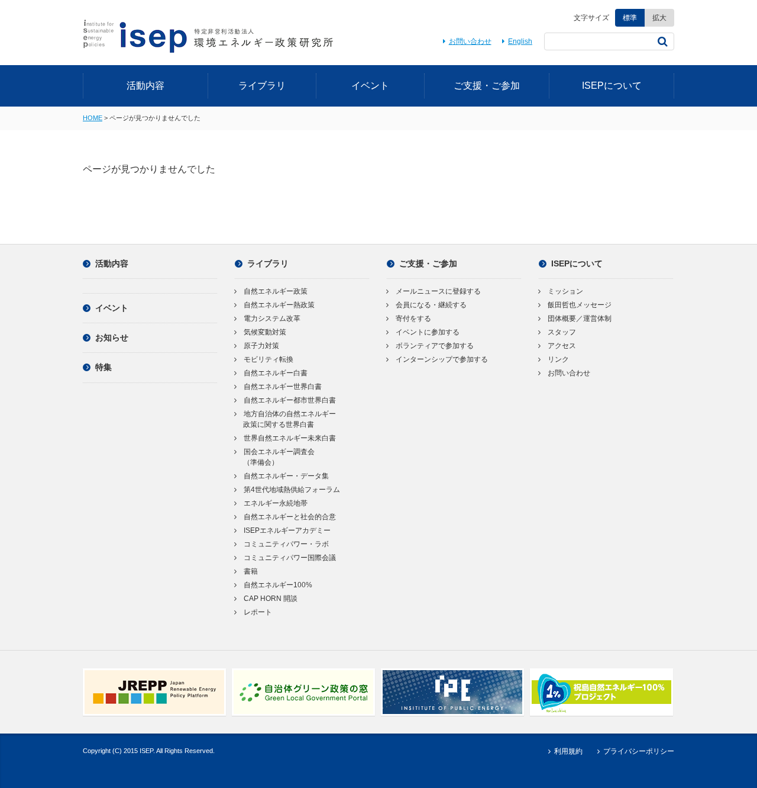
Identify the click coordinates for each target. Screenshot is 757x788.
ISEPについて (612, 86)
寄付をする (413, 318)
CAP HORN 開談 (270, 598)
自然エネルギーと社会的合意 (290, 517)
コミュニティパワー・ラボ (286, 544)
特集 (103, 367)
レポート (258, 612)
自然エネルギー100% (278, 585)
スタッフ (562, 332)
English (520, 41)
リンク (558, 359)
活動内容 (145, 86)
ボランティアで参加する (435, 346)
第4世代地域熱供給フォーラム (292, 489)
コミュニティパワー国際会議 (290, 558)
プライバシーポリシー (638, 751)
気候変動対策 (265, 332)
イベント (370, 86)
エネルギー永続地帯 (276, 503)
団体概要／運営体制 (580, 318)
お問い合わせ (470, 41)
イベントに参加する (428, 332)
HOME (92, 117)
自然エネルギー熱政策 (279, 305)
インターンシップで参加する (442, 359)
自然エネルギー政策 (276, 291)
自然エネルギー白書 (276, 373)
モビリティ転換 (268, 359)
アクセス (562, 346)
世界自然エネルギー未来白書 (290, 438)
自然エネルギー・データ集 (286, 476)
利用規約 (568, 751)
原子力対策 (261, 346)
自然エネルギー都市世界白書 (290, 400)
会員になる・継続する (431, 305)
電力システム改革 (272, 318)
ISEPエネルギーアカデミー (287, 530)
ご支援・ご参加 (487, 86)
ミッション (565, 291)
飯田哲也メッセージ (580, 305)
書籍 (251, 571)
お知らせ (111, 337)
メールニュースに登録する (438, 291)
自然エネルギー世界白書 (283, 386)
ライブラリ (262, 86)
